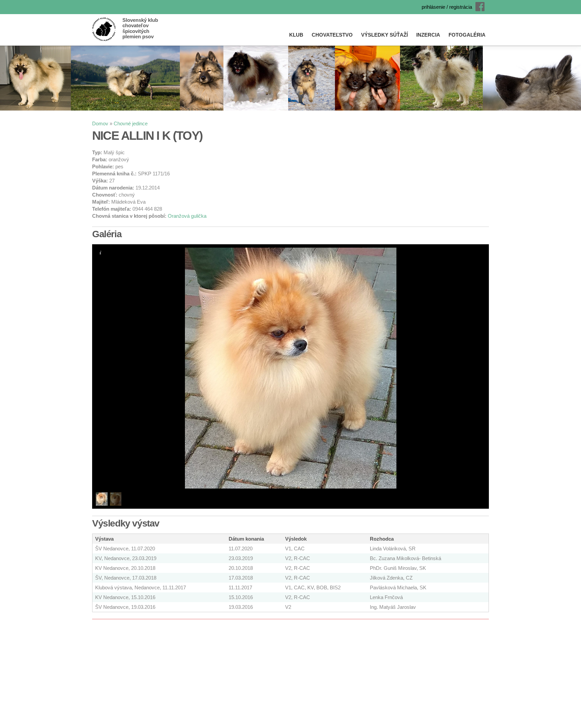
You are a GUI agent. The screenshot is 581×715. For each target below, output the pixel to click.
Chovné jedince (131, 123)
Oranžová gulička (187, 216)
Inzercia (428, 35)
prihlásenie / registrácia (447, 7)
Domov (100, 123)
